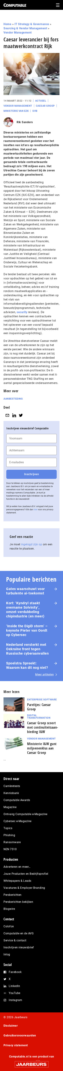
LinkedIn (14, 986)
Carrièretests (12, 786)
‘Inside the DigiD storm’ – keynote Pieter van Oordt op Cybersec (27, 630)
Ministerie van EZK (16, 110)
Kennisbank (11, 793)
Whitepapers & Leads (17, 880)
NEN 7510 (10, 849)
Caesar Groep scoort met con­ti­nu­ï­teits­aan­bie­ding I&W (42, 727)
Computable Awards (17, 800)
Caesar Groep (45, 105)
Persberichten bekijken (18, 901)
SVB (34, 110)
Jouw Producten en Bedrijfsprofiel (26, 873)
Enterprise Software (42, 699)
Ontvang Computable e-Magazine (25, 814)
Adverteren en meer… (17, 866)
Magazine (10, 807)
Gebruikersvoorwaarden (20, 1035)
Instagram (15, 1000)
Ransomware (12, 842)
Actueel (40, 100)
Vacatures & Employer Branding (24, 887)
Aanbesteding (13, 398)
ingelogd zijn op (31, 544)
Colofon (9, 926)
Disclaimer (11, 1025)
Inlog (7, 954)
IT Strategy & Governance (32, 24)
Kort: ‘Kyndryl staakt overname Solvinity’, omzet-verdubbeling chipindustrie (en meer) (25, 609)
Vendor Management (18, 32)
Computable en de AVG (19, 933)
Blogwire (9, 909)
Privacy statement (16, 1045)
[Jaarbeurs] (31, 1063)
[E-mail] (7, 415)
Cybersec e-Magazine (17, 821)
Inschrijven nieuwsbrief (19, 947)
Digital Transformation (38, 716)
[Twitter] (21, 415)
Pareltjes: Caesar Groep (39, 706)
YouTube (14, 993)
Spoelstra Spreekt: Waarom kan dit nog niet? (27, 665)
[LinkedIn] (14, 415)
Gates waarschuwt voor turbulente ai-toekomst (25, 591)
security (22, 312)
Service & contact (15, 940)
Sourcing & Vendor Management (25, 28)
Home (7, 24)
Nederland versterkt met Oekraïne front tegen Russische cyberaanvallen (27, 648)
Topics (8, 828)
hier (35, 509)
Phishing (9, 835)
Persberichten (13, 894)
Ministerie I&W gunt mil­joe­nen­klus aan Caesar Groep (42, 748)
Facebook (15, 972)
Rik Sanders (25, 122)
